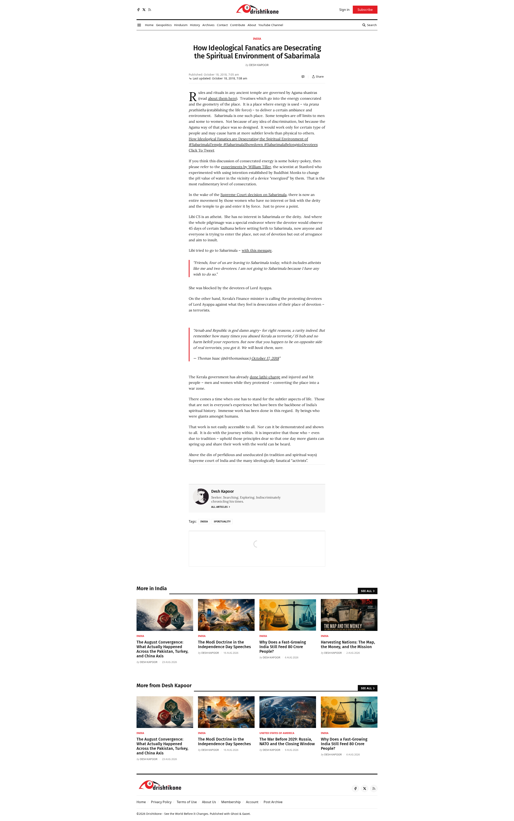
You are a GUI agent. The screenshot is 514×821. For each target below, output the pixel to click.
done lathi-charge (265, 377)
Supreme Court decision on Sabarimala (253, 194)
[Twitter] (144, 9)
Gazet (246, 814)
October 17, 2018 (265, 358)
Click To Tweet (201, 150)
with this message (257, 250)
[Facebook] (138, 9)
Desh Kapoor (259, 65)
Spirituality (222, 521)
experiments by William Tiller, (246, 166)
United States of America (276, 733)
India (257, 39)
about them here (222, 98)
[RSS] (149, 9)
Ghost (235, 814)
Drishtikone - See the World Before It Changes (177, 814)
